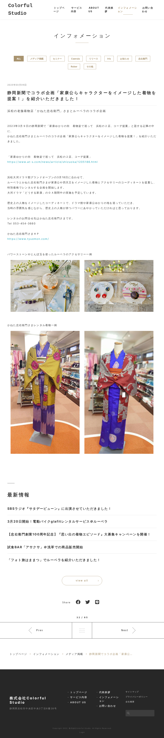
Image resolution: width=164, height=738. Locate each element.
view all (82, 580)
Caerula (75, 58)
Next (124, 630)
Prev (39, 630)
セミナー (57, 58)
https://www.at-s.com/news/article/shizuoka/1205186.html (52, 161)
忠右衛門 (142, 58)
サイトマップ (132, 692)
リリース (93, 58)
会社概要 (130, 701)
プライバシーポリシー (137, 696)
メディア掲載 (37, 58)
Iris (109, 58)
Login (82, 732)
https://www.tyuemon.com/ (28, 238)
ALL (19, 58)
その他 (89, 66)
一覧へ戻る (82, 630)
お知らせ (124, 58)
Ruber (74, 66)
